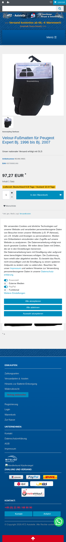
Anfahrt (47, 514)
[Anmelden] (3, 2)
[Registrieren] (8, 2)
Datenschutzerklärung (16, 438)
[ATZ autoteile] (33, 15)
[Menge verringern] (12, 197)
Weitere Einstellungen (14, 293)
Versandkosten (25, 214)
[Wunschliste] (51, 2)
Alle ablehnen (33, 307)
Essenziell (14, 280)
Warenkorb (10, 414)
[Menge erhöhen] (12, 193)
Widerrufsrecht (12, 389)
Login (7, 409)
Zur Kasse (10, 419)
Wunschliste (10, 206)
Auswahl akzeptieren (33, 313)
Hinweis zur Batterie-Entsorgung (21, 383)
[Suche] (60, 8)
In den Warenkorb (39, 195)
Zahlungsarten (12, 373)
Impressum (10, 448)
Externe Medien (16, 283)
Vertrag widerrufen (16, 394)
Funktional (14, 290)
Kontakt (8, 433)
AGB (7, 443)
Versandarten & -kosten (16, 378)
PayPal (12, 286)
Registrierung (11, 404)
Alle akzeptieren (33, 301)
